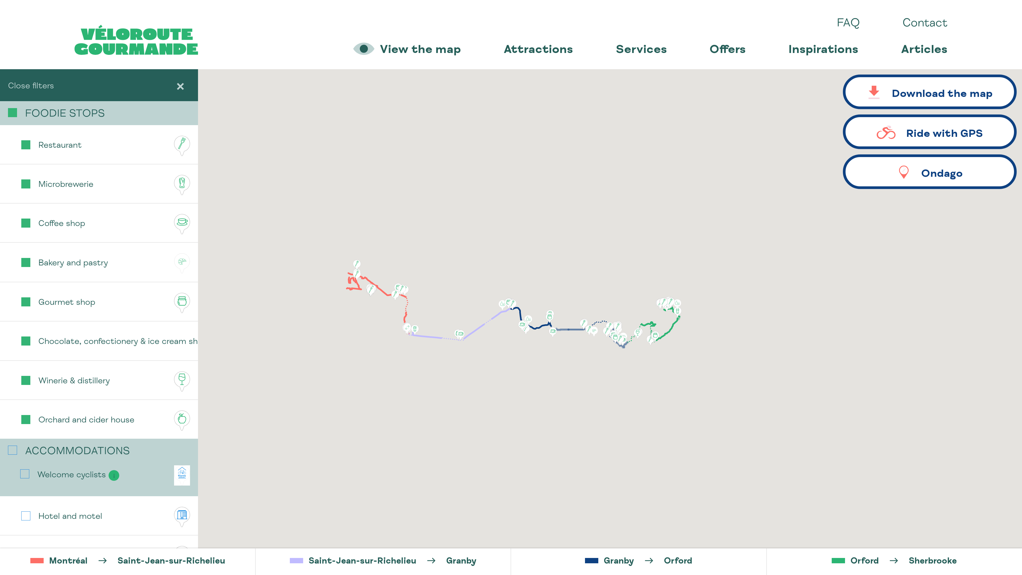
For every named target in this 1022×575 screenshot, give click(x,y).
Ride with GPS (944, 134)
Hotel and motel (70, 517)
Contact (925, 24)
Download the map (942, 94)
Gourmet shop (66, 303)
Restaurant (60, 146)
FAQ (848, 24)
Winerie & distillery (74, 381)
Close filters (31, 86)
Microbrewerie (65, 185)
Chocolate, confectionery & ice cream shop (118, 342)
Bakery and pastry (73, 263)
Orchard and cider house (86, 420)
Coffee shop (61, 224)
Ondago (942, 174)
